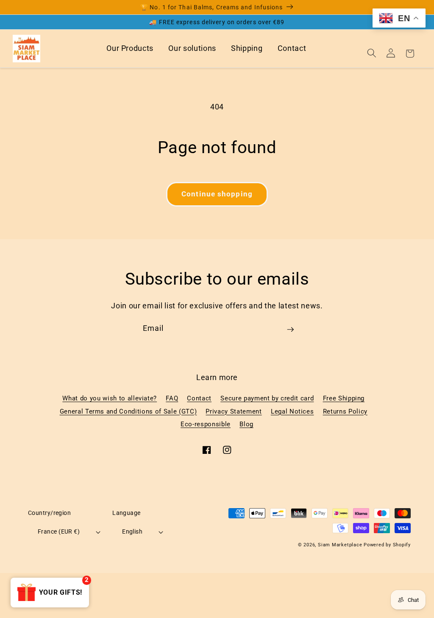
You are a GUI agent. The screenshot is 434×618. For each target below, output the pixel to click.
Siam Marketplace (341, 545)
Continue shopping (217, 194)
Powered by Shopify (387, 545)
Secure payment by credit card (267, 398)
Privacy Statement (234, 411)
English (132, 531)
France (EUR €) (59, 531)
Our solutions (192, 48)
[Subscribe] (290, 333)
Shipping (246, 48)
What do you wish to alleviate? (109, 398)
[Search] (371, 53)
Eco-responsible (206, 424)
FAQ (172, 398)
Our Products (129, 48)
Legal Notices (292, 411)
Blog (246, 424)
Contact (292, 48)
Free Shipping (344, 398)
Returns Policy (345, 411)
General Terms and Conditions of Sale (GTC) (128, 411)
